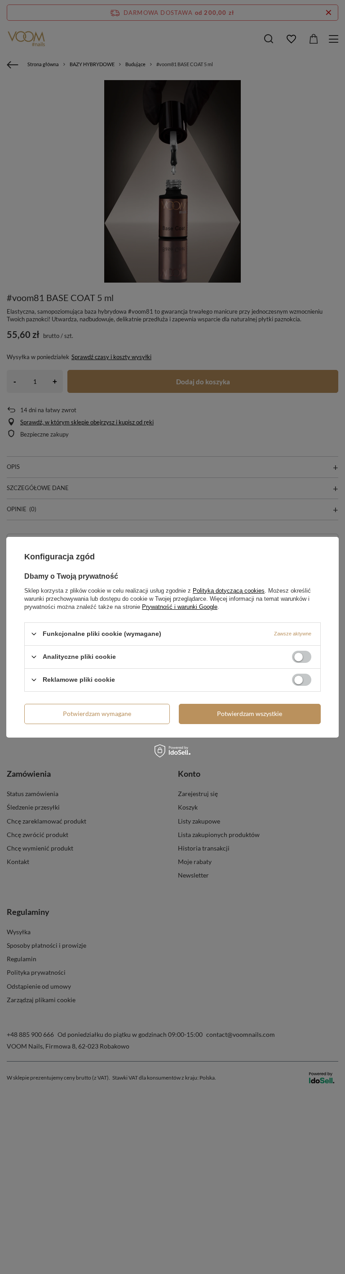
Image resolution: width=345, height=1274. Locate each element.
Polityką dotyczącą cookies (229, 590)
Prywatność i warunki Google (179, 606)
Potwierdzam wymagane (97, 713)
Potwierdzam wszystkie (249, 713)
